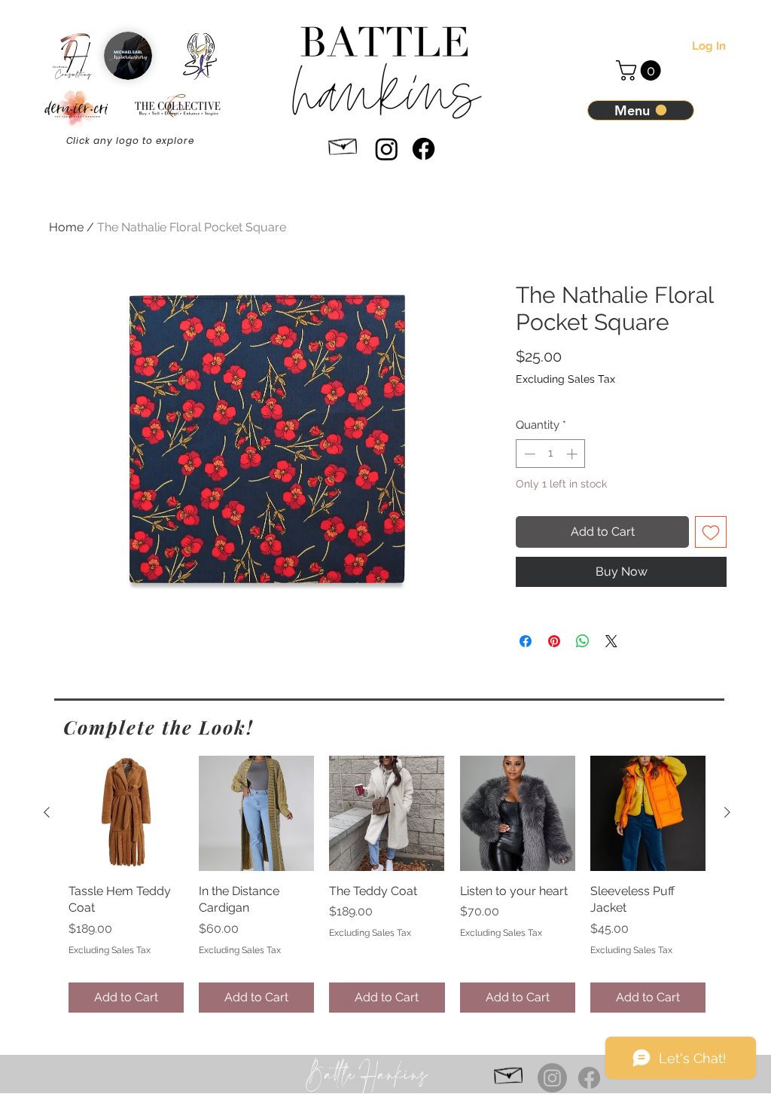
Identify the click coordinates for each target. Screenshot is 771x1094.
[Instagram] (386, 148)
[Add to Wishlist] (711, 532)
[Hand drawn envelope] (343, 144)
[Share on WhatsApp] (583, 641)
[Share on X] (611, 641)
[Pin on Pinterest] (554, 641)
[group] (387, 884)
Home (66, 227)
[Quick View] (126, 813)
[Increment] (573, 454)
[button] (641, 70)
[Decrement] (528, 454)
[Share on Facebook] (526, 641)
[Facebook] (423, 148)
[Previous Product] (47, 812)
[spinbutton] (550, 454)
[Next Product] (727, 812)
